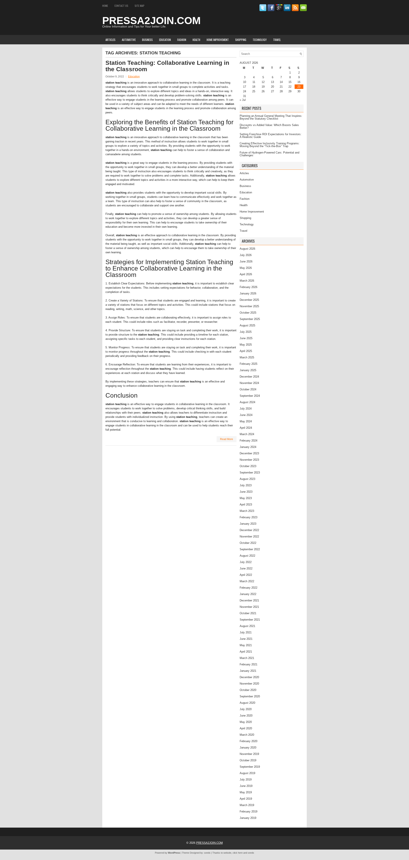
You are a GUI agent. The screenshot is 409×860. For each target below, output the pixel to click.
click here (238, 852)
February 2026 (248, 287)
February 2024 (248, 440)
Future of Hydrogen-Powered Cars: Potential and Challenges (269, 154)
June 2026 (246, 261)
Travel (277, 40)
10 (244, 82)
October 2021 (248, 613)
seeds (207, 852)
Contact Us (121, 5)
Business (147, 40)
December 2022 (249, 530)
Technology (260, 40)
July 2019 (246, 779)
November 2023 (249, 459)
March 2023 (247, 511)
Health (196, 40)
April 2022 (246, 574)
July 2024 (246, 408)
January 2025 (248, 370)
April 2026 (246, 274)
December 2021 (249, 600)
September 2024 (250, 395)
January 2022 (248, 594)
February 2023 (248, 517)
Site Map (139, 5)
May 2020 (246, 722)
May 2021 (246, 645)
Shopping (240, 40)
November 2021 (249, 606)
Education (165, 40)
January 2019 (248, 817)
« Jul (243, 99)
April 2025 (246, 351)
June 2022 (246, 568)
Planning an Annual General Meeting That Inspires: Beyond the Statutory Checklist (271, 117)
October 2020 (248, 690)
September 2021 (250, 619)
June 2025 (246, 338)
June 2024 (246, 415)
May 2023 (246, 498)
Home (105, 5)
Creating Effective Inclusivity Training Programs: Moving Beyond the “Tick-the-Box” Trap (270, 145)
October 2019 (248, 760)
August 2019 (247, 773)
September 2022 (250, 549)
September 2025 (250, 319)
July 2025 (246, 331)
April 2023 (246, 504)
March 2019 (247, 805)
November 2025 (249, 306)
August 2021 (247, 626)
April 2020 (246, 728)
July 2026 (246, 255)
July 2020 (246, 709)
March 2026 (247, 280)
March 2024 (247, 434)
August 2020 (247, 702)
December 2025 (249, 299)
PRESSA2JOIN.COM (151, 20)
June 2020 (246, 715)
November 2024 (249, 383)
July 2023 (246, 485)
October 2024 (248, 389)
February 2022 (248, 587)
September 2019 (250, 766)
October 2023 (248, 466)
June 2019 (246, 786)
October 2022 (248, 542)
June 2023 (246, 491)
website (227, 852)
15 (289, 82)
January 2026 (248, 293)
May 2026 (246, 267)
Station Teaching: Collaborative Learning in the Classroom (167, 65)
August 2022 (247, 555)
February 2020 (248, 741)
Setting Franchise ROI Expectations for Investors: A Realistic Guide (270, 136)
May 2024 (246, 421)
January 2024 (248, 447)
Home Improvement (218, 40)
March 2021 (247, 658)
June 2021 (246, 638)
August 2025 (247, 325)
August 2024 (247, 402)
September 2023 (250, 472)
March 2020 (247, 734)
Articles (110, 40)
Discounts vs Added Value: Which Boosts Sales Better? (269, 126)
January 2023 (248, 523)
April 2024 (246, 427)
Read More (226, 439)
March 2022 (247, 581)
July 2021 (246, 632)
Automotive (129, 40)
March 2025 (247, 357)
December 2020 (249, 677)
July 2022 (246, 562)
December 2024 (249, 376)
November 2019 (249, 754)
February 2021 (248, 664)
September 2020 (250, 696)
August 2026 (247, 248)
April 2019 (246, 798)
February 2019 (248, 811)
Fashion (181, 40)
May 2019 (246, 792)
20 (272, 86)
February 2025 (248, 363)
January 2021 (248, 670)
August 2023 (247, 479)
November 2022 (249, 536)
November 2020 (249, 683)
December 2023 (249, 453)
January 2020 (248, 747)
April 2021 (246, 651)
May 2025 (246, 344)
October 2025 (248, 312)
